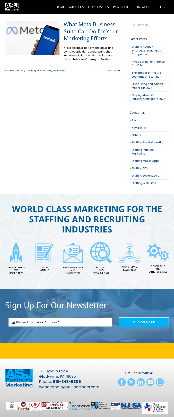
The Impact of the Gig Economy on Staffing (146, 74)
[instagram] (160, 382)
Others (136, 135)
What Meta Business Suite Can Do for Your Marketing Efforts (91, 31)
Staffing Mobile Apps (145, 161)
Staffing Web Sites (144, 183)
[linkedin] (141, 382)
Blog (49, 70)
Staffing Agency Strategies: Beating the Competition (147, 50)
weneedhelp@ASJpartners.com (69, 387)
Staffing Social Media (145, 176)
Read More (114, 70)
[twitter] (131, 382)
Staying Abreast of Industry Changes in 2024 (148, 97)
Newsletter (59, 70)
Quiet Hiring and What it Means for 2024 (147, 86)
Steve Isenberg (16, 70)
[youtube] (150, 382)
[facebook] (122, 382)
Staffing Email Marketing (148, 142)
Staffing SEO (140, 168)
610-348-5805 (67, 381)
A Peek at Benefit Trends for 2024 (148, 63)
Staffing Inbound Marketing (143, 152)
